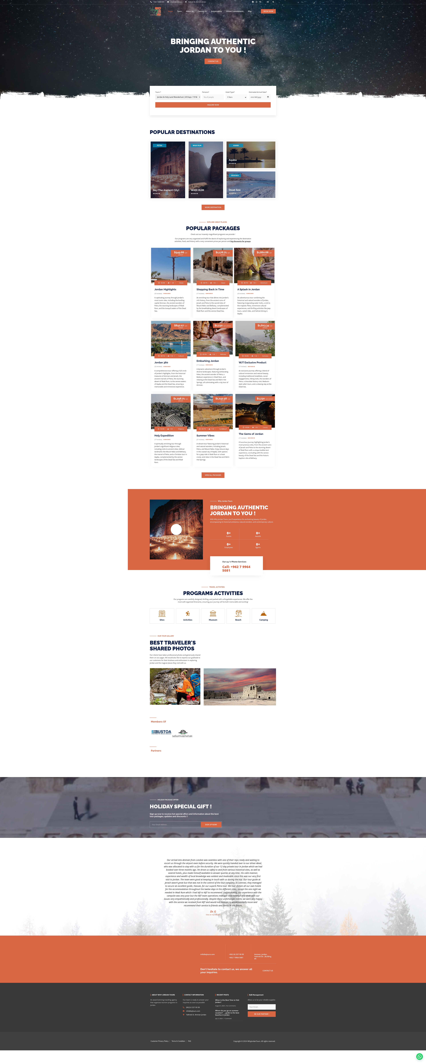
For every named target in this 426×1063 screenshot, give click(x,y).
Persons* (205, 92)
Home (170, 11)
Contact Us (202, 11)
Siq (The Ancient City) (166, 190)
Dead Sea (234, 189)
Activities (187, 620)
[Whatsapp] (256, 2)
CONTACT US (213, 61)
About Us (189, 11)
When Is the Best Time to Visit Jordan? (227, 1003)
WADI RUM (197, 146)
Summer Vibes (205, 435)
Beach (238, 620)
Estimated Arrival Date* (258, 92)
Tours (179, 11)
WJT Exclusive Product (252, 362)
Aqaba (233, 159)
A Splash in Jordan (248, 289)
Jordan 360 (161, 362)
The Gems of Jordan (251, 433)
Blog (249, 11)
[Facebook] (253, 2)
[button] (273, 2)
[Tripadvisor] (268, 2)
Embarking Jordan (208, 360)
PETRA (159, 146)
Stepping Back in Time (210, 289)
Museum (213, 620)
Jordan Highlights (165, 289)
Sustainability (216, 11)
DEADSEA (235, 175)
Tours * (158, 92)
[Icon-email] (264, 2)
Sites (162, 620)
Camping (263, 620)
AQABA (236, 146)
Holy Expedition (164, 435)
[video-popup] (176, 529)
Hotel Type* (230, 92)
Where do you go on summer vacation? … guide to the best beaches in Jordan (227, 1015)
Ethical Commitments (235, 11)
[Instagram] (260, 2)
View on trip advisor (213, 917)
